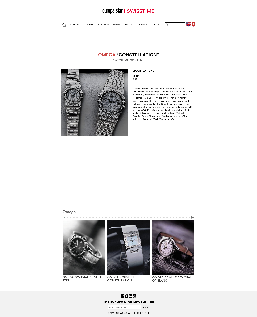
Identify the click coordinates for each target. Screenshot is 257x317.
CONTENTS (75, 24)
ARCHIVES (130, 24)
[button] (67, 217)
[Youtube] (134, 295)
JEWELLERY (103, 24)
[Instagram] (126, 295)
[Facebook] (122, 295)
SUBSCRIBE (144, 24)
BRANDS (117, 24)
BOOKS (89, 24)
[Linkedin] (130, 295)
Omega (69, 211)
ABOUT (157, 24)
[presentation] (64, 217)
